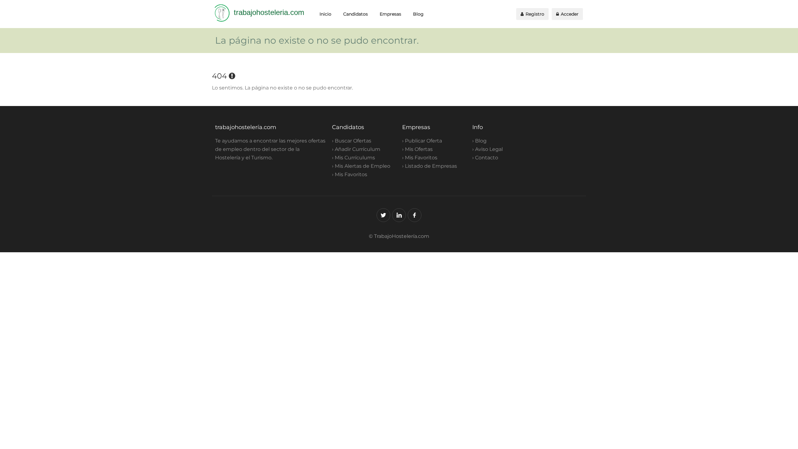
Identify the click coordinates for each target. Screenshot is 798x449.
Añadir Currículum (357, 149)
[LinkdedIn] (399, 215)
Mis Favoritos (351, 174)
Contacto (486, 158)
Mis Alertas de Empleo (362, 166)
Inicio (325, 14)
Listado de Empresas (431, 166)
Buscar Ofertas (353, 141)
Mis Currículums (355, 158)
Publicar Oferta (423, 141)
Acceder (569, 14)
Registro (534, 14)
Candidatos (355, 14)
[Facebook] (414, 215)
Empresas (390, 14)
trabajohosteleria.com (269, 12)
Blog (418, 14)
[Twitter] (383, 215)
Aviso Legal (489, 149)
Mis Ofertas (419, 149)
